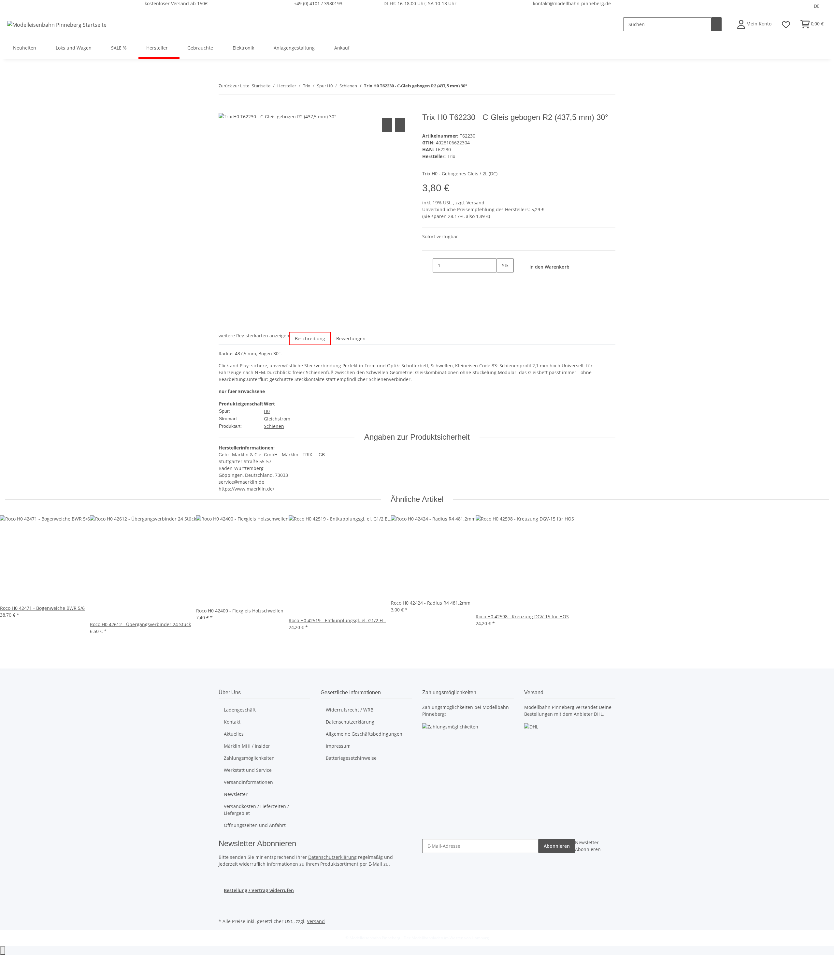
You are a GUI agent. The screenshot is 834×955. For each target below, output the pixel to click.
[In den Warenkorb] (224, 109)
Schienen (274, 426)
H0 (267, 411)
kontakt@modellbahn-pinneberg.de (572, 3)
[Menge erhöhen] (502, 279)
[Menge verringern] (427, 265)
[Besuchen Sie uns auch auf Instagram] (224, 909)
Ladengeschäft (240, 710)
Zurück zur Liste (234, 86)
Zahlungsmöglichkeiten (249, 758)
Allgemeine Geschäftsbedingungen (364, 734)
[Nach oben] (2, 950)
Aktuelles (234, 734)
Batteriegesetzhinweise (351, 758)
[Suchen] (716, 24)
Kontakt (232, 722)
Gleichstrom (277, 419)
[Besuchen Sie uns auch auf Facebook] (224, 901)
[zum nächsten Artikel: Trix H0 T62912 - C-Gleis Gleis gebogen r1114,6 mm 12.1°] (484, 87)
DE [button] (817, 6)
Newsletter (236, 794)
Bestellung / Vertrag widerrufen (259, 890)
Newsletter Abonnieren (588, 845)
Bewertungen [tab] (351, 338)
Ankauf (342, 48)
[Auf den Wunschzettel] (400, 125)
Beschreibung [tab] (310, 338)
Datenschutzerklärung (350, 722)
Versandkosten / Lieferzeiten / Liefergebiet (256, 809)
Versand (475, 202)
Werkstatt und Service (248, 770)
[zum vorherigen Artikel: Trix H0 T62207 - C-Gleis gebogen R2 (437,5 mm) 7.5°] (472, 87)
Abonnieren (557, 846)
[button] (754, 24)
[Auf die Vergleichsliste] (387, 125)
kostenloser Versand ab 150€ (176, 3)
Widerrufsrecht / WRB (349, 710)
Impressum (338, 746)
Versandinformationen (248, 782)
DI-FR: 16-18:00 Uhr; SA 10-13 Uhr (419, 3)
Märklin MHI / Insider (247, 746)
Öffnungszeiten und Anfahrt (255, 825)
